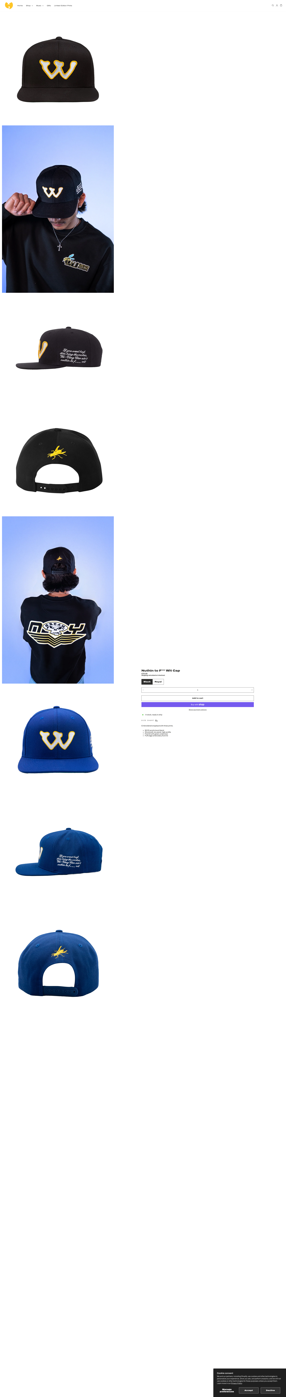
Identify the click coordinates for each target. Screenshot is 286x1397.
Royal (158, 682)
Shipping (144, 675)
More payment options (198, 710)
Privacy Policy (236, 1383)
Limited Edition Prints (63, 5)
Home (20, 5)
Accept (248, 1390)
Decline (270, 1390)
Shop (28, 5)
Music (39, 5)
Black (147, 682)
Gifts (49, 5)
